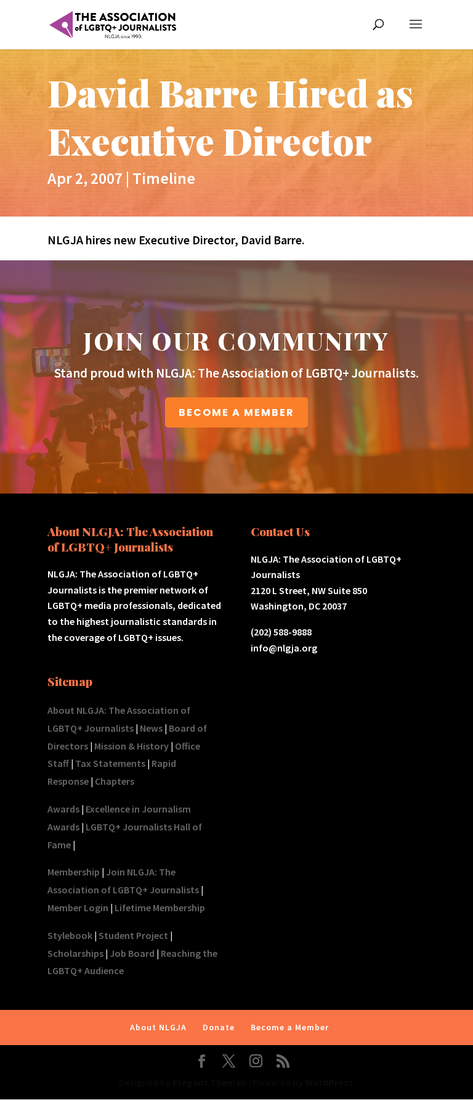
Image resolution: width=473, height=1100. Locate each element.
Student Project (133, 935)
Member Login (77, 907)
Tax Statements (110, 763)
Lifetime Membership (160, 907)
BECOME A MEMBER (236, 412)
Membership (73, 872)
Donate (219, 1027)
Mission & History (131, 746)
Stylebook (69, 935)
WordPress (329, 1082)
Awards (63, 809)
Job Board (132, 953)
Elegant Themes (209, 1082)
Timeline (163, 178)
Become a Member (290, 1027)
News (151, 728)
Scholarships (75, 953)
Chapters (114, 781)
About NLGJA (158, 1027)
